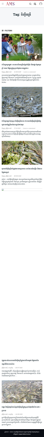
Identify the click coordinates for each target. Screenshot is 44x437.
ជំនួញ (3, 72)
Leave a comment (29, 72)
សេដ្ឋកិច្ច (10, 367)
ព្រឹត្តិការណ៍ (8, 72)
